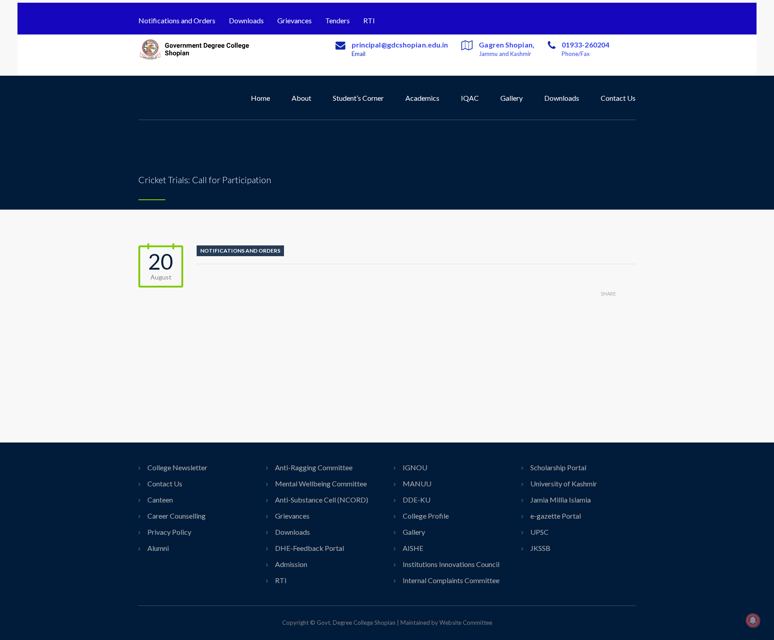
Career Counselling (176, 515)
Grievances (294, 20)
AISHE (413, 548)
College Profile (426, 515)
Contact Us (618, 98)
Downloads (246, 20)
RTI (369, 20)
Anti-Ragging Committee (314, 467)
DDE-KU (416, 499)
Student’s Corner (358, 98)
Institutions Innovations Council (451, 564)
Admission (291, 564)
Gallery (511, 98)
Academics (422, 98)
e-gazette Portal (555, 515)
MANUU (417, 483)
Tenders (337, 20)
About (301, 98)
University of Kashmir (563, 483)
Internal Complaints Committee (451, 580)
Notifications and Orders (176, 20)
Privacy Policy (169, 532)
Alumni (158, 548)
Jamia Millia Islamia (560, 499)
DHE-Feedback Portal (309, 548)
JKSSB (540, 548)
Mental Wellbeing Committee (321, 483)
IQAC (470, 98)
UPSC (539, 532)
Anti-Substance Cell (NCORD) (321, 499)
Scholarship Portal (558, 467)
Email (359, 53)
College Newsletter (177, 467)
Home (260, 98)
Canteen (160, 499)
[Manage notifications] (753, 620)
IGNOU (415, 467)
